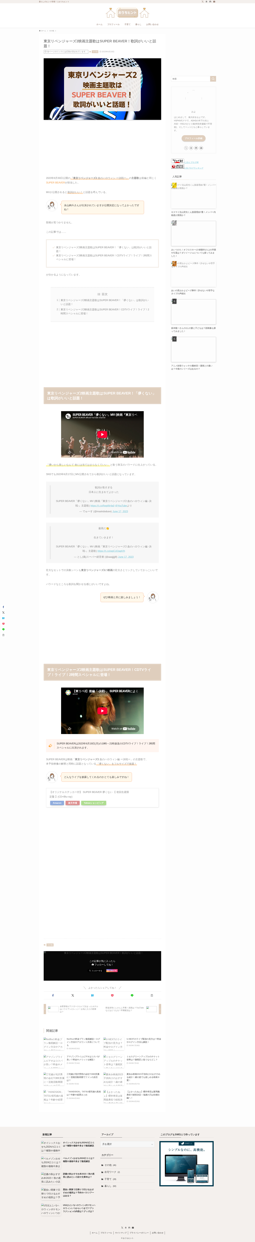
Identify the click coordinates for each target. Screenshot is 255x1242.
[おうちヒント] (127, 13)
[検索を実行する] (213, 79)
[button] (53, 995)
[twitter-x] (203, 1)
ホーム (95, 1233)
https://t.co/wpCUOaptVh (111, 551)
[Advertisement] (102, 145)
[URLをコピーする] (152, 995)
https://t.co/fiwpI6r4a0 (102, 505)
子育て (110, 1179)
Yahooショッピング (94, 803)
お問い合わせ (157, 1233)
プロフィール (106, 1233)
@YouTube (121, 505)
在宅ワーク (112, 1172)
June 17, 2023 (120, 511)
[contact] (214, 1)
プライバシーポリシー (139, 1233)
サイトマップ (121, 1233)
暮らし (110, 1186)
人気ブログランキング (193, 168)
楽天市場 (72, 803)
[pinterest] (206, 1)
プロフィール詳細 (193, 138)
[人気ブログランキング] (177, 168)
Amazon (57, 803)
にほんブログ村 (191, 162)
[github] (210, 1)
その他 (95, 52)
